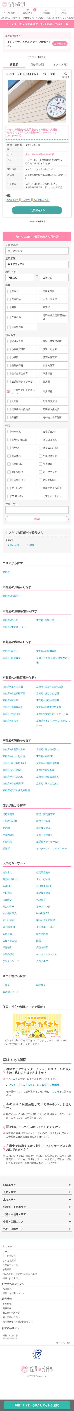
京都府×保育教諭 (11, 658)
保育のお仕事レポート (13, 1293)
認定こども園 (50, 349)
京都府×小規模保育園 (47, 763)
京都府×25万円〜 (12, 596)
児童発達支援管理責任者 (54, 317)
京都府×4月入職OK (13, 776)
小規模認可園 (18, 349)
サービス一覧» (63, 1343)
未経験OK (16, 464)
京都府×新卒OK (44, 756)
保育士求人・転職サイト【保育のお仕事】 (18, 18)
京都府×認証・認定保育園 (49, 686)
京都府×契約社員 (45, 620)
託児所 (46, 381)
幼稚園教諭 (49, 291)
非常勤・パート (11, 992)
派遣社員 (7, 933)
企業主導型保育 (19, 373)
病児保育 (47, 391)
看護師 (46, 307)
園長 (13, 307)
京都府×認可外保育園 (47, 700)
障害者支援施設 (51, 409)
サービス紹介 (9, 1256)
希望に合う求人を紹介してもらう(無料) (37, 1405)
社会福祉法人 (18, 480)
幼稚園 (14, 357)
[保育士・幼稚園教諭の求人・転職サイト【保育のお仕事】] (16, 4)
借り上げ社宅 (50, 439)
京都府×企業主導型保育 (48, 707)
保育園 (14, 417)
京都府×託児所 (10, 720)
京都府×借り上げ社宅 (14, 756)
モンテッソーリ (11, 961)
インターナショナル (46, 954)
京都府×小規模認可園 (14, 693)
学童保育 (47, 373)
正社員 (6, 985)
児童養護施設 (50, 401)
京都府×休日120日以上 (15, 763)
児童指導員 (17, 327)
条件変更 (61, 43)
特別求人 (16, 431)
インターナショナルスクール (23, 391)
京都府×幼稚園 (10, 700)
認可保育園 (17, 341)
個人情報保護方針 (11, 1313)
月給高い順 (37, 64)
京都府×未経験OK (12, 770)
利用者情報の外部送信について (18, 1322)
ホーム (6, 1251)
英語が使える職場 (52, 488)
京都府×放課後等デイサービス (52, 714)
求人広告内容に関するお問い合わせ (20, 1274)
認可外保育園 (50, 357)
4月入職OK (17, 472)
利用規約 (7, 1308)
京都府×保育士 (10, 651)
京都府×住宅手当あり (14, 749)
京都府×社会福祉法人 (47, 776)
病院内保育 (17, 365)
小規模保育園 (50, 455)
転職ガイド (8, 1289)
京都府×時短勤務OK (13, 783)
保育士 (14, 291)
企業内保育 (49, 365)
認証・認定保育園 (52, 341)
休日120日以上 (50, 447)
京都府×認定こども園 (47, 693)
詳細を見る (39, 210)
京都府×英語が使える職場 (16, 790)
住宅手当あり (50, 431)
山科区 (32, 545)
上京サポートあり (52, 496)
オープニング (50, 472)
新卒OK (15, 447)
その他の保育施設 (52, 417)
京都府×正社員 (10, 620)
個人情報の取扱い (11, 1317)
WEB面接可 (17, 496)
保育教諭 (16, 299)
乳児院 (14, 401)
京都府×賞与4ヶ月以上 (48, 749)
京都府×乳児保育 (45, 770)
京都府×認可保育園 (13, 686)
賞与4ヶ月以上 (19, 439)
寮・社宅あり (18, 488)
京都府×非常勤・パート (15, 627)
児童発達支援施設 (20, 409)
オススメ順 (60, 64)
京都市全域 (13, 545)
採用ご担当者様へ (11, 1278)
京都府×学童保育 (11, 714)
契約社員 (41, 985)
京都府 (41, 18)
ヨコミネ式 (42, 961)
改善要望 (7, 1269)
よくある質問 (9, 1260)
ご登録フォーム (10, 1265)
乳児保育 (47, 464)
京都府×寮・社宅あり (47, 783)
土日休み (16, 455)
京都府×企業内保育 (13, 707)
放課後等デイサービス (23, 381)
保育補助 (16, 317)
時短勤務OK (49, 480)
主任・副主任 (50, 299)
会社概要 (7, 1304)
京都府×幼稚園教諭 (46, 651)
